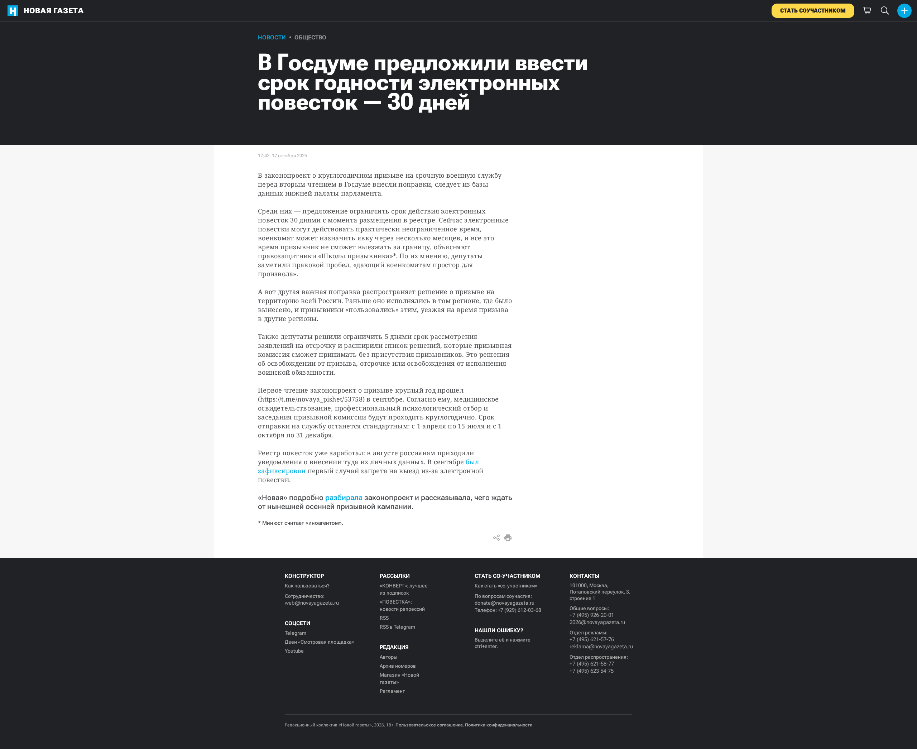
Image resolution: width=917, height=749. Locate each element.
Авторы (388, 657)
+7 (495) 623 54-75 (592, 671)
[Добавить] (904, 11)
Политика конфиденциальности (498, 725)
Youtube (294, 651)
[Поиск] (885, 10)
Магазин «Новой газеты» (399, 678)
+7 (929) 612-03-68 (519, 610)
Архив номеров (398, 666)
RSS (384, 618)
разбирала (344, 497)
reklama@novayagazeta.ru (601, 646)
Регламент (392, 691)
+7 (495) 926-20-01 (592, 615)
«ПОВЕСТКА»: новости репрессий (402, 605)
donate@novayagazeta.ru (504, 603)
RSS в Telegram (397, 627)
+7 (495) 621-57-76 (592, 639)
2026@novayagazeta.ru (597, 622)
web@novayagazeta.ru (312, 603)
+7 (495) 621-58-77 (592, 664)
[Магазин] (867, 10)
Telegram (295, 633)
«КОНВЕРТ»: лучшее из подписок (404, 589)
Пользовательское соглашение (429, 725)
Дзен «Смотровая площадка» (319, 642)
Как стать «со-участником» (506, 586)
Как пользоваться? (307, 586)
